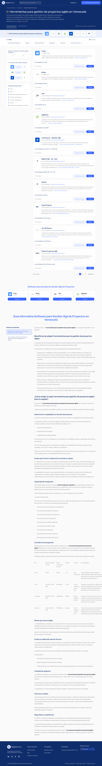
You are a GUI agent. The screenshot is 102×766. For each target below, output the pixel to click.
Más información (22, 26)
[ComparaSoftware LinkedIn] (8, 756)
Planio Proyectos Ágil (49, 251)
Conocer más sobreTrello (81, 57)
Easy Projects (47, 205)
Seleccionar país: (84, 746)
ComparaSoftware (10, 8)
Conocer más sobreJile (68, 100)
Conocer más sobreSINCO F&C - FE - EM (68, 167)
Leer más (24, 21)
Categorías (73, 3)
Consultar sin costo (79, 66)
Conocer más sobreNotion (60, 190)
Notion (44, 182)
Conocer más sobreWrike (80, 79)
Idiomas (27, 43)
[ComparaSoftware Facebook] (15, 756)
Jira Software (47, 228)
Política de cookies (91, 763)
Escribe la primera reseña (57, 95)
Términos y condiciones (70, 763)
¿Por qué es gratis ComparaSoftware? (86, 26)
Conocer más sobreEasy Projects (61, 213)
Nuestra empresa (32, 747)
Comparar (19, 67)
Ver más (19, 299)
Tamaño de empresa (76, 43)
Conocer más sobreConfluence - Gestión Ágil (70, 144)
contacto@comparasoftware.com (69, 750)
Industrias (62, 43)
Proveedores (47, 747)
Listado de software (11, 26)
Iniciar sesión (47, 752)
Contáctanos (64, 747)
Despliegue (52, 43)
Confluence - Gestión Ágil (51, 138)
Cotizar (90, 66)
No (23, 55)
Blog (28, 752)
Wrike (44, 72)
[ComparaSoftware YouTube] (12, 756)
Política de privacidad (81, 763)
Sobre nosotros (31, 750)
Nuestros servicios (48, 750)
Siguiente (90, 274)
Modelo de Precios (39, 43)
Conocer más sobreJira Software (50, 236)
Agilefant (45, 115)
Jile (43, 94)
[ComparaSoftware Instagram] (19, 756)
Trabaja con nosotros (32, 755)
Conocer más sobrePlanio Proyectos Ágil (63, 259)
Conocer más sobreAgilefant (55, 123)
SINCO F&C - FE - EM (49, 159)
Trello (44, 51)
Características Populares (14, 43)
